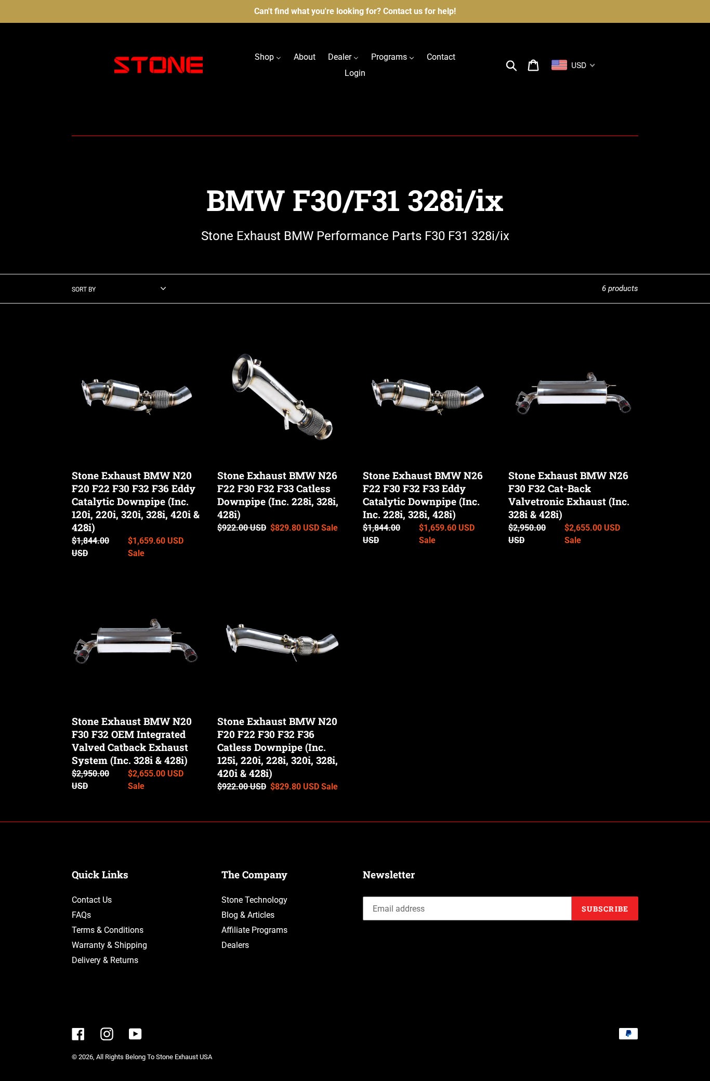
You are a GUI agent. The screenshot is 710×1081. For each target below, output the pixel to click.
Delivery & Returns (105, 960)
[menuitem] (267, 57)
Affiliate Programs (254, 930)
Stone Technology (254, 900)
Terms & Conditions (107, 930)
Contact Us (92, 900)
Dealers (235, 945)
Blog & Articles (247, 915)
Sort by (84, 289)
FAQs (81, 915)
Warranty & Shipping (109, 945)
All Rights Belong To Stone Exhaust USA (154, 1057)
